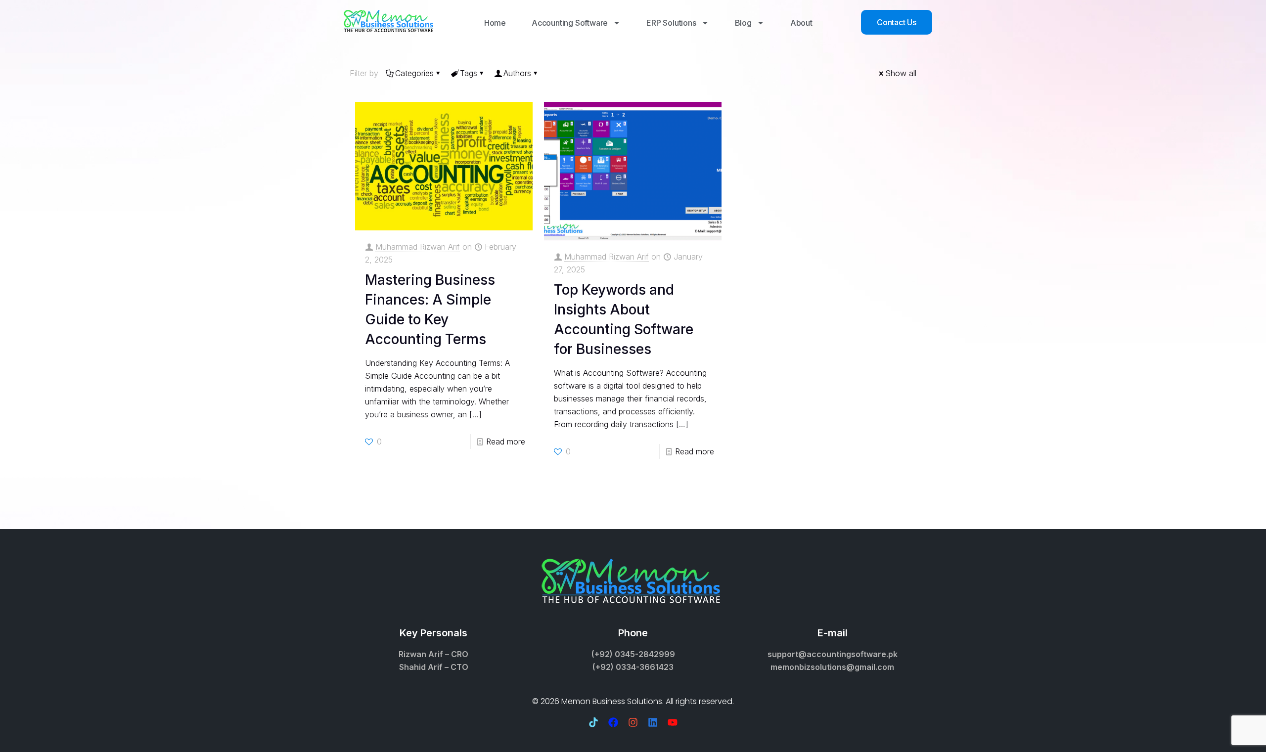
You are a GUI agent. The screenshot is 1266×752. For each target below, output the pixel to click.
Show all (900, 73)
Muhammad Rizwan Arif (417, 247)
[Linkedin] (653, 722)
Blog (743, 23)
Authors (517, 73)
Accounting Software (570, 23)
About (801, 23)
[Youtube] (672, 722)
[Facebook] (613, 722)
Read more (505, 441)
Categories (414, 73)
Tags (468, 73)
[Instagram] (633, 722)
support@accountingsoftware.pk (833, 654)
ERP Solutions (671, 23)
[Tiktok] (593, 722)
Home (495, 23)
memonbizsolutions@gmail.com (832, 667)
